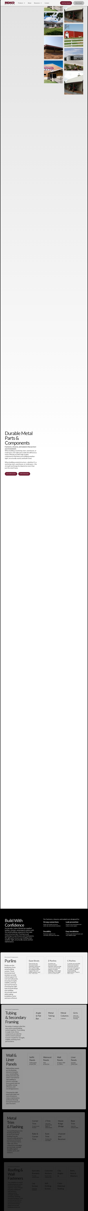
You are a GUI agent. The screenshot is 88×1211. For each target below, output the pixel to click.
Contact (47, 3)
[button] (21, 3)
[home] (10, 3)
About (29, 3)
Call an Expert (78, 3)
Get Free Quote (66, 3)
